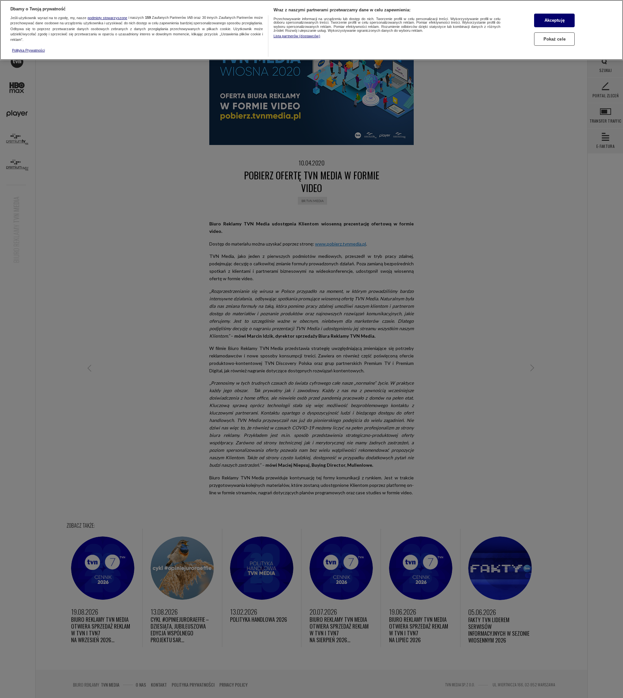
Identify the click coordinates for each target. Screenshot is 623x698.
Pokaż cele (555, 38)
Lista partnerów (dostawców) (297, 36)
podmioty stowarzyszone (107, 18)
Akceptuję (554, 20)
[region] (311, 30)
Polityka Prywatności (28, 50)
